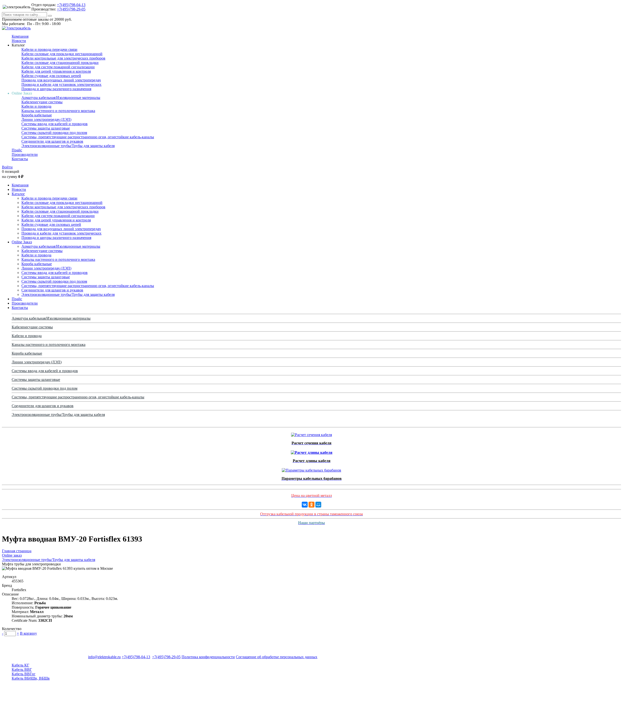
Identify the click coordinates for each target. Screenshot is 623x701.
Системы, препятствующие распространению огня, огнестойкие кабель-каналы (87, 137)
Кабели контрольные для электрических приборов (63, 58)
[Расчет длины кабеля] (311, 451)
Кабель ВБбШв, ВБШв (31, 678)
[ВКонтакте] (305, 505)
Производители (25, 154)
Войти (7, 167)
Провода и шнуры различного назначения (56, 89)
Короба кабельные (36, 115)
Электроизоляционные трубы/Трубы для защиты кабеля (68, 146)
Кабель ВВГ (22, 669)
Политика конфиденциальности (208, 657)
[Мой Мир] (318, 505)
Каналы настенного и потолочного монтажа (58, 111)
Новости (19, 41)
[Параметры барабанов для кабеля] (311, 469)
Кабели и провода (36, 106)
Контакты (20, 159)
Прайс (17, 150)
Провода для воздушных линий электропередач (61, 80)
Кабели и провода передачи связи (49, 49)
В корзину (28, 633)
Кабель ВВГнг (24, 674)
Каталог (18, 194)
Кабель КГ (20, 665)
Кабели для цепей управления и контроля (56, 71)
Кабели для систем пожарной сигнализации (58, 67)
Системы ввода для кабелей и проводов (54, 124)
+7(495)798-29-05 (71, 9)
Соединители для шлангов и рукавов (52, 141)
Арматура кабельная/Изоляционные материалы (60, 98)
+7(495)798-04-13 (71, 5)
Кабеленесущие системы (42, 102)
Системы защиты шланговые (45, 128)
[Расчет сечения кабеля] (311, 433)
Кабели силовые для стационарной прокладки (60, 63)
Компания (20, 36)
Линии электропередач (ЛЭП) (46, 119)
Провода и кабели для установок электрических (61, 84)
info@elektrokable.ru (104, 657)
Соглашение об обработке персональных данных (276, 657)
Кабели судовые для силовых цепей (51, 76)
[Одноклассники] (311, 505)
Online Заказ (22, 242)
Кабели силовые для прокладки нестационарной (61, 54)
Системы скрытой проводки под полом (54, 133)
